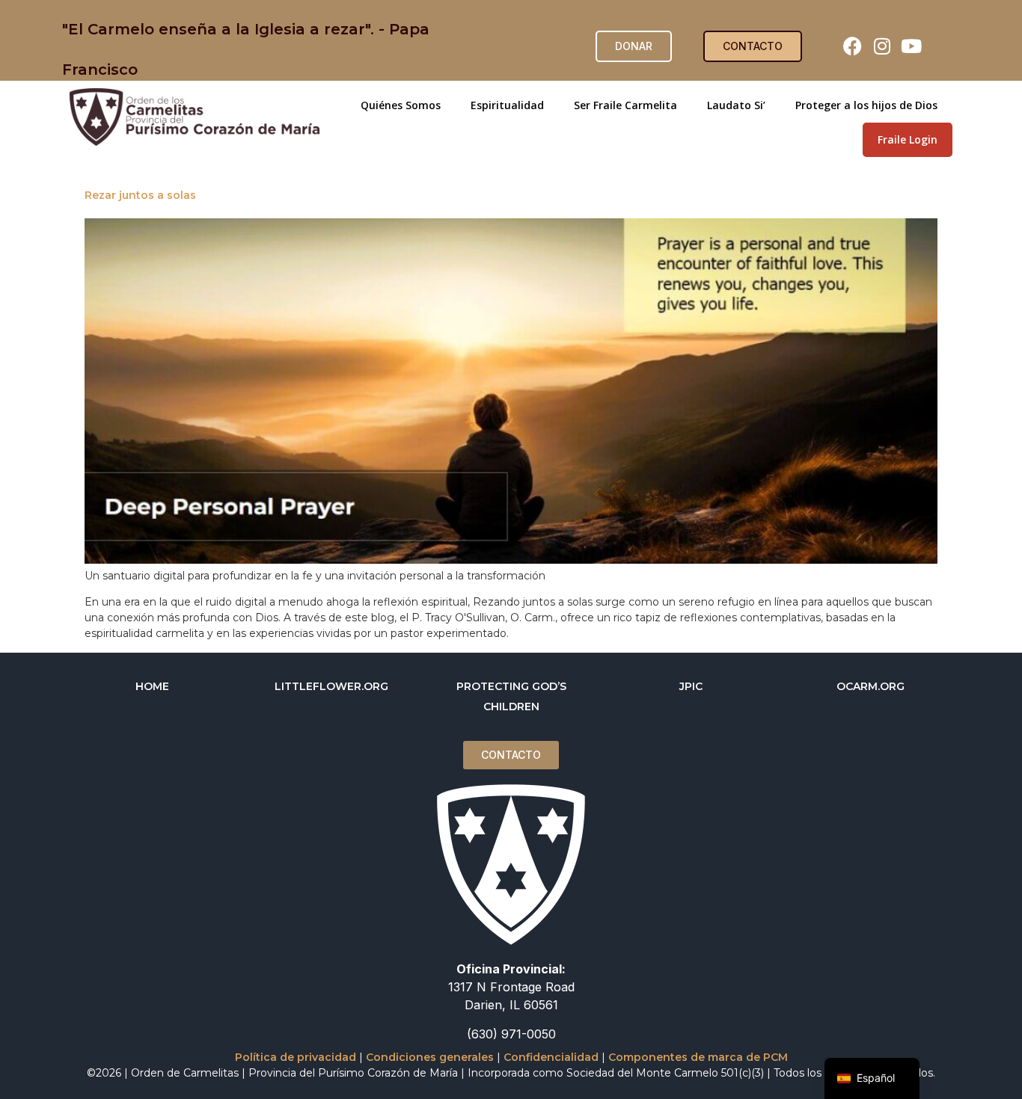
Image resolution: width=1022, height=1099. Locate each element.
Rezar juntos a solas (140, 195)
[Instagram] (882, 46)
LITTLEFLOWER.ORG (331, 686)
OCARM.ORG (870, 686)
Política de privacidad (295, 1057)
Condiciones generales (430, 1057)
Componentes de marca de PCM (698, 1057)
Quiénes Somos (401, 105)
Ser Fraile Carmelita (625, 105)
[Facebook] (853, 46)
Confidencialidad (551, 1057)
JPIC (691, 686)
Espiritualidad (507, 105)
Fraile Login (907, 139)
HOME (152, 686)
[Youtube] (911, 46)
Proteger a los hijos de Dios (866, 105)
